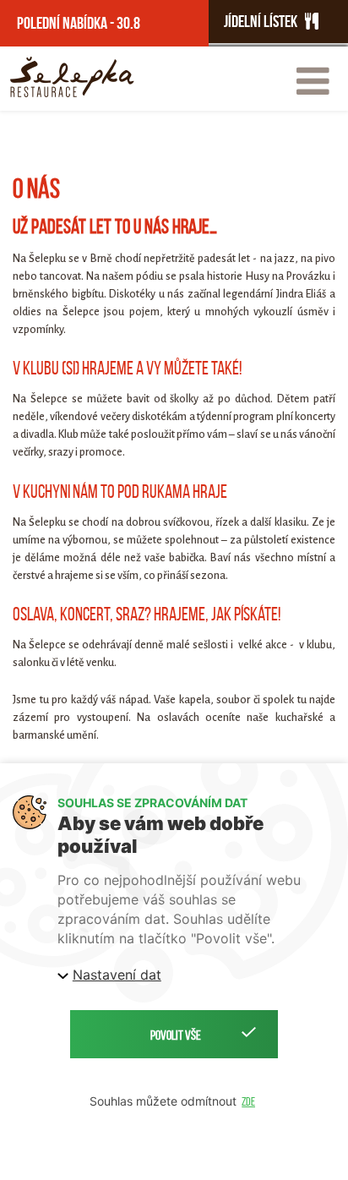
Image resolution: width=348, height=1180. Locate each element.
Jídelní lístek (264, 21)
